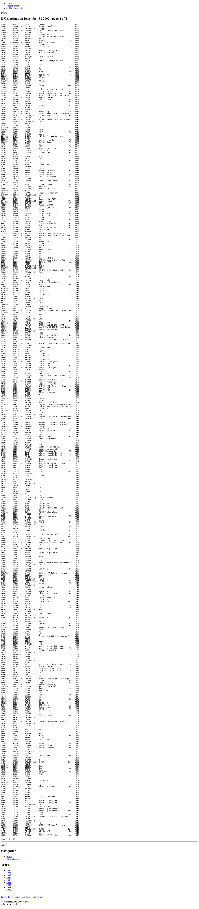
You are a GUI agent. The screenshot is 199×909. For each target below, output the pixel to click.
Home (9, 3)
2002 (8, 882)
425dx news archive (15, 8)
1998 (8, 873)
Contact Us (26, 897)
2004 (8, 887)
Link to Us (37, 897)
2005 (8, 890)
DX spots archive (13, 859)
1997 (8, 870)
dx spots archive (13, 6)
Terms (17, 897)
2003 (8, 885)
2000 (8, 877)
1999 (8, 875)
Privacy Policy (7, 897)
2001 (8, 880)
